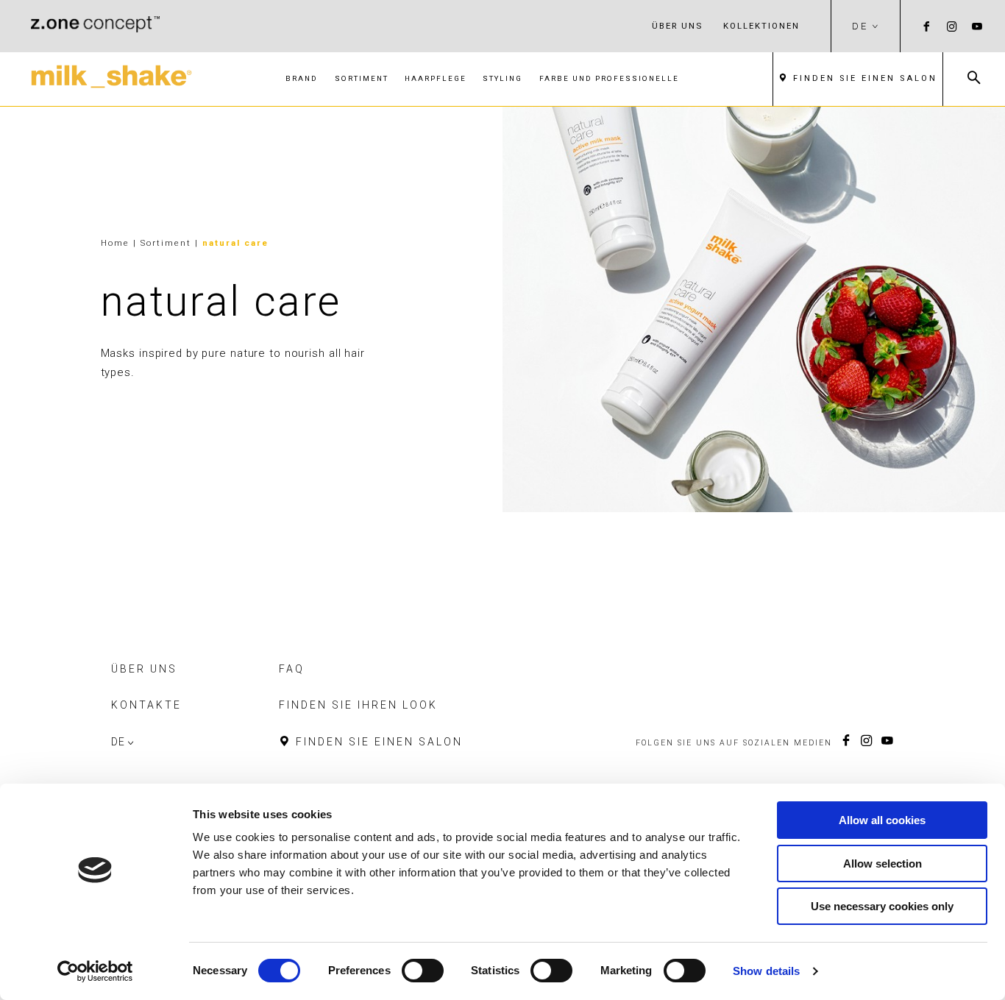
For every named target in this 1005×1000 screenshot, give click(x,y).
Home (115, 243)
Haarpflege (435, 78)
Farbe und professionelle (609, 78)
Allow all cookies (882, 820)
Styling (502, 78)
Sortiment (361, 78)
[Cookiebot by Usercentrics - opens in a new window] (95, 971)
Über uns (677, 26)
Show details (766, 971)
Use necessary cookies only (882, 906)
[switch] (423, 970)
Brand (301, 78)
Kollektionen (761, 26)
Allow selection (882, 863)
